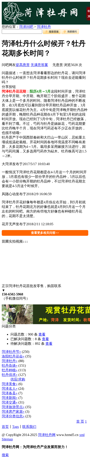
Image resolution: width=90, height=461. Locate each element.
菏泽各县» (9, 393)
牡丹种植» (9, 370)
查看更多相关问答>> (45, 232)
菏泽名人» (9, 388)
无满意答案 (39, 65)
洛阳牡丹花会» (13, 356)
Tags (15, 427)
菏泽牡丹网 (46, 435)
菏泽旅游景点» (13, 407)
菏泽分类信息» (13, 416)
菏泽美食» (9, 384)
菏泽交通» (9, 402)
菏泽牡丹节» (11, 352)
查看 (41, 334)
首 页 (80, 421)
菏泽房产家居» (13, 411)
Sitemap (7, 439)
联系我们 (29, 427)
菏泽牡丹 (44, 27)
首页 (5, 427)
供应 (13, 379)
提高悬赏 (23, 65)
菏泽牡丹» (9, 361)
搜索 (5, 455)
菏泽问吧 (26, 27)
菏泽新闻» (9, 398)
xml (82, 435)
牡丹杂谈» (9, 365)
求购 (21, 379)
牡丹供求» (9, 375)
